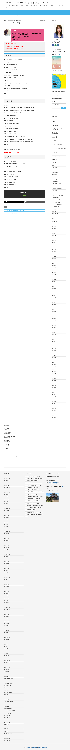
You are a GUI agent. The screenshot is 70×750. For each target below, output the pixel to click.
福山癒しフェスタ (55, 172)
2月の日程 (38, 476)
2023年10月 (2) (7, 508)
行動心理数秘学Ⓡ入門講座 (57, 186)
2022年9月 (54, 281)
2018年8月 (54, 389)
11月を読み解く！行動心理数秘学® (12, 213)
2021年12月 (54, 302)
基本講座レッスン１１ (30, 500)
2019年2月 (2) (6, 628)
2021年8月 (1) (6, 561)
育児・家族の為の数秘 (57, 183)
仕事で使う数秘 (29, 496)
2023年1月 (54, 274)
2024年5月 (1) (6, 496)
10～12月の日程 (54, 132)
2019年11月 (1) (7, 607)
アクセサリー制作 (55, 213)
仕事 (36, 494)
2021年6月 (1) (6, 565)
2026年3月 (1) (6, 476)
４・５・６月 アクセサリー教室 (57, 144)
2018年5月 (54, 396)
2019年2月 (54, 376)
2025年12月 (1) (7, 478)
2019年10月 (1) (7, 609)
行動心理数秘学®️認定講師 (57, 188)
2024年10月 (54, 240)
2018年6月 (54, 394)
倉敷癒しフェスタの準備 (38, 496)
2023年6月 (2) (6, 517)
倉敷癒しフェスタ (7, 724)
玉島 (43, 505)
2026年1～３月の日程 (7, 432)
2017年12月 (54, 408)
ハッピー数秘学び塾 (55, 206)
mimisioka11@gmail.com (54, 482)
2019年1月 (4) (6, 630)
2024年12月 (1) (7, 487)
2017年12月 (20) (7, 660)
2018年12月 (54, 380)
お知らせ (53, 165)
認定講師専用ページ (7, 685)
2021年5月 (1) (6, 568)
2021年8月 (54, 309)
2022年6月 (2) (6, 540)
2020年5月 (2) (6, 593)
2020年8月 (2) (6, 586)
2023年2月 (54, 272)
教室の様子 (55, 209)
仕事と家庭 (54, 140)
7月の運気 (28, 478)
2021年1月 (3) (6, 575)
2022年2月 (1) (6, 549)
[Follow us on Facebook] (53, 45)
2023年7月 (54, 263)
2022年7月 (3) (6, 538)
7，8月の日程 (34, 478)
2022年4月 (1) (6, 545)
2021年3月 (54, 320)
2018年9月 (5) (6, 639)
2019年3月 (54, 373)
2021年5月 (54, 316)
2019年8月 (54, 362)
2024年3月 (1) (6, 501)
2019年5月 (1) (6, 621)
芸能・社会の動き (56, 197)
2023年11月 (54, 254)
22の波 (28, 480)
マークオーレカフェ (30, 494)
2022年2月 (54, 297)
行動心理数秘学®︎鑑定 (56, 202)
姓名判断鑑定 (54, 174)
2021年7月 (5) (6, 563)
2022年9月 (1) (6, 533)
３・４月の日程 (54, 152)
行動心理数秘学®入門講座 (31, 509)
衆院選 (40, 507)
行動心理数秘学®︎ (55, 181)
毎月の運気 (55, 190)
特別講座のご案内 (37, 505)
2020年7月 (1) (6, 588)
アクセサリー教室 (55, 211)
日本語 (38, 503)
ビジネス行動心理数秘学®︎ (57, 204)
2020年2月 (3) (6, 600)
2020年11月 (54, 327)
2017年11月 (54, 410)
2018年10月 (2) (7, 637)
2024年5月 (54, 244)
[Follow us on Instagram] (58, 45)
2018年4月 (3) (6, 651)
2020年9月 (54, 332)
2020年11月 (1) (7, 579)
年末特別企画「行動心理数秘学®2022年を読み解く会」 (15, 210)
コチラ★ (59, 54)
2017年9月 (54, 415)
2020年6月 (54, 339)
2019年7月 (54, 364)
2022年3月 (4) (6, 547)
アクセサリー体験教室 (30, 485)
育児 (36, 507)
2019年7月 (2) (6, 616)
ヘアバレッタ (40, 491)
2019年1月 (54, 378)
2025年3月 (54, 233)
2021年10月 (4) (7, 556)
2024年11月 (54, 237)
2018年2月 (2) (6, 655)
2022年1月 (54, 300)
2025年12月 (54, 226)
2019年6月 (54, 366)
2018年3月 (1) (6, 653)
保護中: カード (6, 428)
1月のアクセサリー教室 (30, 476)
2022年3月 (54, 295)
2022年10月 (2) (7, 531)
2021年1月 (54, 323)
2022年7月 (54, 286)
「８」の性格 (29, 482)
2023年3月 (54, 270)
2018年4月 (54, 399)
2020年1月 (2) (6, 602)
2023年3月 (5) (6, 522)
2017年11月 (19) (7, 662)
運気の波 (40, 514)
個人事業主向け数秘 (30, 498)
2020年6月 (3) (6, 591)
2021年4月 (54, 318)
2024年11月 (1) (7, 489)
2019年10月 (54, 357)
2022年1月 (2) (6, 552)
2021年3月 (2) (6, 572)
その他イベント (55, 176)
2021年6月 (54, 313)
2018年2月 (54, 403)
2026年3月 (54, 224)
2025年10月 (54, 228)
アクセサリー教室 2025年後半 (57, 128)
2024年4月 (54, 247)
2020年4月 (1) (6, 595)
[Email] (55, 45)
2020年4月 (54, 343)
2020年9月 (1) (6, 584)
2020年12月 (54, 325)
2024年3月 (54, 249)
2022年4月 (54, 293)
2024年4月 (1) (6, 499)
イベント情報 (54, 179)
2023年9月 (54, 258)
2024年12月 (54, 235)
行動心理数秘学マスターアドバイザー (33, 512)
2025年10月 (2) (7, 480)
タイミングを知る (29, 487)
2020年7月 (54, 336)
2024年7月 (54, 242)
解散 (42, 512)
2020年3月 (54, 346)
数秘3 (37, 500)
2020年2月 (54, 348)
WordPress (28, 747)
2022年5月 (54, 290)
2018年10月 (54, 385)
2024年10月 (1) (7, 492)
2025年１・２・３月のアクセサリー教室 (59, 148)
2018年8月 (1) (6, 641)
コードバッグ (38, 485)
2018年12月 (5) (7, 632)
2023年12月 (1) (7, 503)
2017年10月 (54, 412)
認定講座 (28, 514)
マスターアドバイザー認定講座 (58, 195)
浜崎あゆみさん (29, 505)
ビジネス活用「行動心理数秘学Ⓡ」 (32, 489)
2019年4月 (54, 371)
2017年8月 (54, 417)
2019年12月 (54, 353)
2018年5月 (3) (6, 648)
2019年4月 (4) (6, 623)
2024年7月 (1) (6, 494)
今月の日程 (42, 20)
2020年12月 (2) (7, 577)
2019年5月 (54, 369)
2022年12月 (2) (7, 529)
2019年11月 (54, 355)
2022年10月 (54, 279)
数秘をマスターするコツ (31, 503)
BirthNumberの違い (34, 480)
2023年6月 (54, 265)
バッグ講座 (36, 487)
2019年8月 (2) (6, 614)
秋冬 (32, 507)
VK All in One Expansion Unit (42, 747)
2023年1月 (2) (6, 526)
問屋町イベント (38, 498)
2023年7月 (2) (6, 515)
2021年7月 (54, 311)
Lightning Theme (34, 747)
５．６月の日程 (54, 136)
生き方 (28, 507)
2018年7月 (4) (6, 644)
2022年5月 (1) (6, 542)
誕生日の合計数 (34, 514)
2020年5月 (54, 341)
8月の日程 (40, 478)
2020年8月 (54, 334)
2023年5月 (54, 267)
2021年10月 (54, 304)
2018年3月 (54, 401)
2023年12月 (54, 251)
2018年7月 (54, 392)
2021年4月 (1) (6, 570)
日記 (53, 218)
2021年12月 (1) (7, 554)
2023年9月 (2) (6, 510)
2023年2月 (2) (6, 524)
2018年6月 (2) (6, 646)
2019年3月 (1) (6, 625)
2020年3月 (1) (6, 598)
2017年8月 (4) (6, 669)
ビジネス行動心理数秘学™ (31, 491)
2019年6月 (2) (6, 618)
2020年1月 (54, 350)
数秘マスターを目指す (57, 199)
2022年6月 (54, 288)
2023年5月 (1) (6, 519)
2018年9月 (54, 387)
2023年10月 (54, 256)
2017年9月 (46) (7, 667)
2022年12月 (54, 277)
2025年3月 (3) (6, 485)
